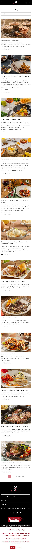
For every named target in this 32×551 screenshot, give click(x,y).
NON (19, 547)
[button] (26, 2)
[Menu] (2, 2)
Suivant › (21, 476)
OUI (12, 547)
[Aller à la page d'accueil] (16, 2)
